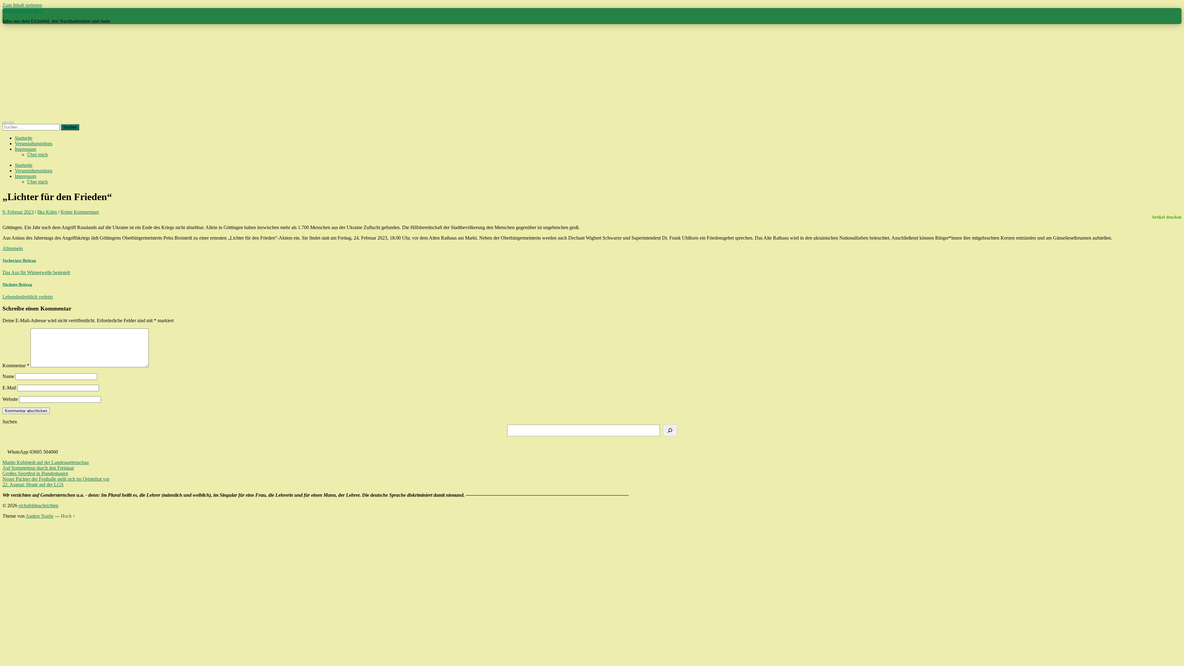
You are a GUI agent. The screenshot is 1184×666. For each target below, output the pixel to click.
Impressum (25, 149)
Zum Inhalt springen (22, 5)
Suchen (9, 421)
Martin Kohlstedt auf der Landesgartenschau (45, 462)
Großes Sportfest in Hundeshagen (35, 473)
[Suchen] (670, 430)
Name (8, 376)
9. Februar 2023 (18, 212)
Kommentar (15, 365)
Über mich (37, 154)
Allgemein (12, 248)
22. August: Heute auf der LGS (33, 484)
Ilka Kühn (47, 212)
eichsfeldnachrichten (22, 10)
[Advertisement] (592, 72)
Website (10, 399)
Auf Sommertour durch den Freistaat (38, 468)
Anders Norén (39, 516)
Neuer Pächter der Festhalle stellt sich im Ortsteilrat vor (55, 479)
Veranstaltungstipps (33, 143)
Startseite (23, 138)
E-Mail (9, 387)
